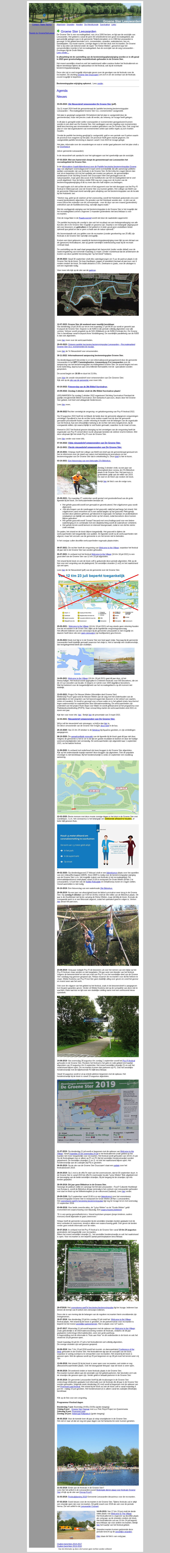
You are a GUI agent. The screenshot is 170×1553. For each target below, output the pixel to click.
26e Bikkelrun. (106, 888)
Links (113, 24)
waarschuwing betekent (111, 1210)
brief (117, 456)
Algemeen (61, 24)
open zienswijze (88, 633)
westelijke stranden (123, 1532)
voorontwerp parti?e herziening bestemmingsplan (82, 1201)
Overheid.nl (65, 147)
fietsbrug (96, 730)
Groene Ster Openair (80, 1409)
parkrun (92, 270)
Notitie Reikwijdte (93, 882)
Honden (79, 24)
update (117, 1165)
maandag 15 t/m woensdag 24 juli (83, 1153)
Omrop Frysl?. (85, 1492)
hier (63, 340)
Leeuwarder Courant (89, 1506)
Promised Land (78, 1411)
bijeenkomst (112, 873)
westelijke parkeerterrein (86, 1324)
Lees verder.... (63, 52)
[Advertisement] (41, 80)
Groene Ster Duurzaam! (88, 75)
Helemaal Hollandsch (81, 1413)
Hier (98, 1536)
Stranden (70, 24)
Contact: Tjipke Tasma (42, 24)
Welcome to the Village (109, 548)
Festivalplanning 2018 (77, 1497)
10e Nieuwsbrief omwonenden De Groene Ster (90, 104)
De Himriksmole (91, 24)
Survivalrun (105, 24)
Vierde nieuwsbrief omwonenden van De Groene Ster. (95, 447)
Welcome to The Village (121, 1513)
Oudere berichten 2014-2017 (69, 1544)
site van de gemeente (79, 380)
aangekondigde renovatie (82, 736)
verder (100, 83)
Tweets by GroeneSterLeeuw (41, 33)
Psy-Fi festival (129, 1061)
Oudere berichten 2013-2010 (69, 1546)
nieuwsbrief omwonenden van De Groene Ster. (97, 443)
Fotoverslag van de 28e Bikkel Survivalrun (87, 387)
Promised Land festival (70, 1386)
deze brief (105, 726)
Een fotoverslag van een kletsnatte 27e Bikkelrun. (89, 461)
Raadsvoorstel (85, 218)
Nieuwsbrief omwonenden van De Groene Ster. (91, 719)
